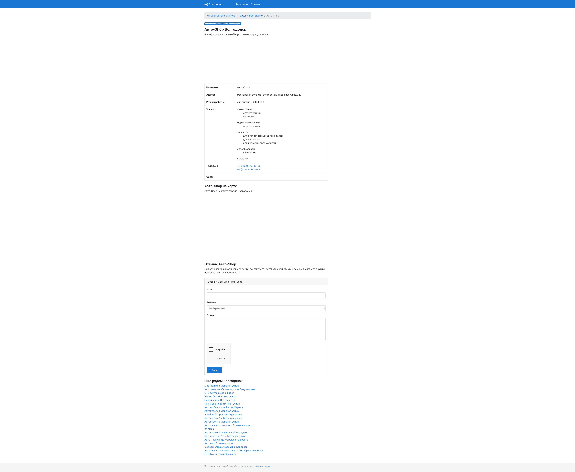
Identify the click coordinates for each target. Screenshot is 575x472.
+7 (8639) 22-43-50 (249, 165)
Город (242, 15)
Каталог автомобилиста (221, 15)
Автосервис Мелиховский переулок (225, 432)
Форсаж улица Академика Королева (226, 446)
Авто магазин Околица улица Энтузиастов (229, 389)
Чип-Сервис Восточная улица (222, 403)
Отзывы (255, 4)
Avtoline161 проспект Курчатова (223, 414)
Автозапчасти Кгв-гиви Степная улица (227, 425)
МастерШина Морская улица (221, 385)
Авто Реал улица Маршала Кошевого (226, 439)
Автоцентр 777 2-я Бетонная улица (225, 436)
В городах (242, 4)
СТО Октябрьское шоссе (219, 392)
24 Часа (209, 428)
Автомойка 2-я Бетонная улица (223, 418)
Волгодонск (256, 15)
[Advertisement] (266, 60)
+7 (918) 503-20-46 (248, 169)
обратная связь (263, 466)
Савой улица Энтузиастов (219, 400)
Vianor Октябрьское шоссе (220, 396)
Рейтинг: (212, 302)
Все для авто (216, 4)
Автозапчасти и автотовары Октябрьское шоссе (233, 450)
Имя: (209, 289)
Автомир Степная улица (218, 443)
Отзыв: (211, 315)
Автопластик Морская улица (221, 410)
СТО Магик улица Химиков (220, 454)
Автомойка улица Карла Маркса (223, 407)
